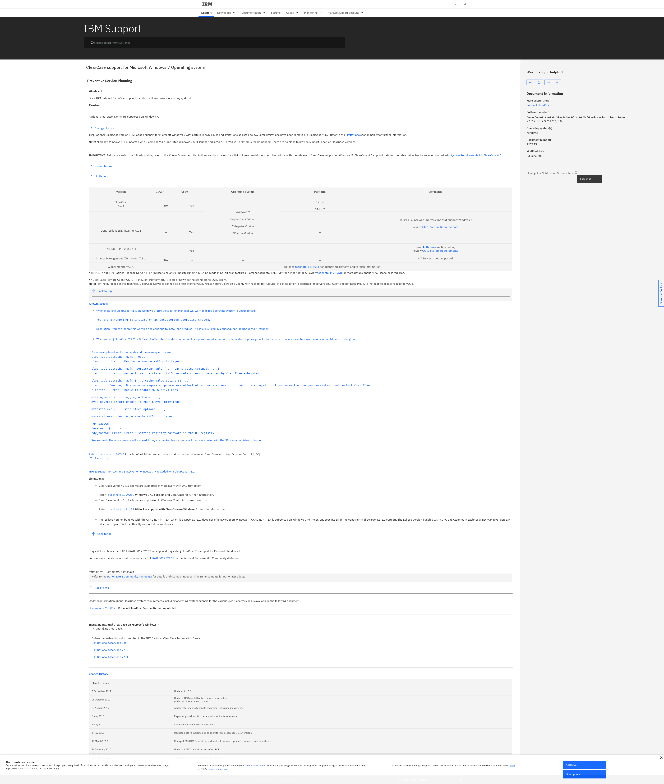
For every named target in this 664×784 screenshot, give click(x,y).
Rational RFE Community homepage (129, 576)
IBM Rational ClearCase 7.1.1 (109, 657)
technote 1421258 (122, 509)
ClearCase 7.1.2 (185, 471)
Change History (104, 128)
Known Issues (103, 166)
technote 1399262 (122, 494)
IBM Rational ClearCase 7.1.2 (109, 650)
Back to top (105, 291)
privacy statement (218, 769)
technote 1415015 (307, 266)
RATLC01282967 (163, 558)
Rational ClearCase (538, 105)
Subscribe (585, 178)
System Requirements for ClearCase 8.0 (475, 155)
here (512, 765)
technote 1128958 (329, 272)
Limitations (102, 176)
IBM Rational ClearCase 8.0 (108, 642)
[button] (661, 758)
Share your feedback (661, 293)
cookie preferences (255, 765)
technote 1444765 (112, 454)
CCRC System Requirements (440, 227)
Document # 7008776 (103, 608)
